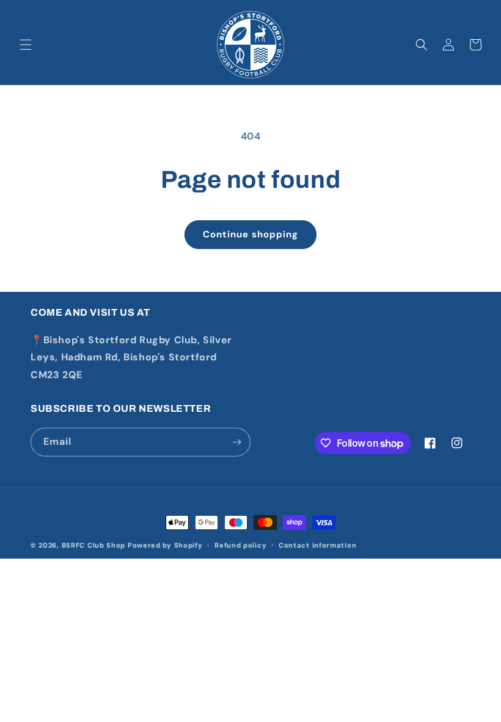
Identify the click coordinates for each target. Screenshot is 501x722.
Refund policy (240, 545)
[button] (25, 44)
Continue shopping (250, 234)
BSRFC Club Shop (94, 545)
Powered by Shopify (165, 545)
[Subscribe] (236, 442)
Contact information (317, 545)
